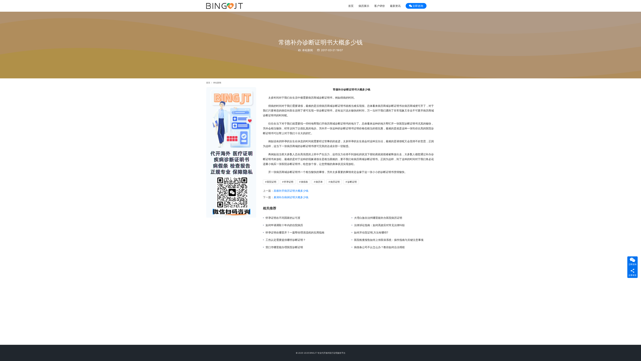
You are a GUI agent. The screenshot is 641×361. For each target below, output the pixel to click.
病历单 (319, 181)
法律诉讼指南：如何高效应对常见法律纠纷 (379, 225)
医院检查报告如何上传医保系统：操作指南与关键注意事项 (388, 239)
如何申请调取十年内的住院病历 (284, 225)
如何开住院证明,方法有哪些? (371, 232)
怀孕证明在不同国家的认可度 (283, 217)
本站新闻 (307, 50)
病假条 (304, 181)
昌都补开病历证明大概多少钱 (291, 190)
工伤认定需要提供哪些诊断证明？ (286, 239)
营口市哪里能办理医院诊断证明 (284, 247)
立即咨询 (417, 6)
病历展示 (364, 6)
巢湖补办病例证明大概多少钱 (291, 197)
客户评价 (379, 6)
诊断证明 (352, 181)
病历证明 (335, 181)
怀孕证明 (288, 181)
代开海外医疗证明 (329, 353)
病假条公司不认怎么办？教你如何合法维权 (379, 247)
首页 (351, 6)
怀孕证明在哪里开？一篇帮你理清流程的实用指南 (295, 232)
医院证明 (271, 181)
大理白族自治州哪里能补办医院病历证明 (378, 217)
